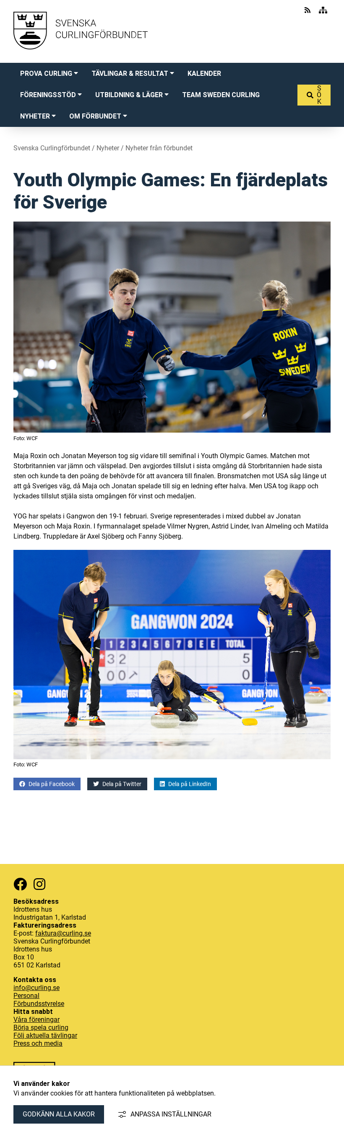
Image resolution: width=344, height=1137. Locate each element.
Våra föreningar (36, 1020)
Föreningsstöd (48, 95)
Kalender (204, 73)
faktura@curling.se (63, 933)
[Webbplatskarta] (323, 10)
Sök (319, 95)
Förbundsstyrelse (38, 1004)
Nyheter (35, 116)
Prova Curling (46, 73)
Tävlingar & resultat (129, 73)
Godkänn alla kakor (59, 1114)
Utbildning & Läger (129, 95)
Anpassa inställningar (170, 1114)
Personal (26, 996)
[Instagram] (39, 884)
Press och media (38, 1043)
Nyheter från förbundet (159, 148)
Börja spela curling (40, 1027)
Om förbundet (95, 116)
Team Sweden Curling (221, 95)
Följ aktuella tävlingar (45, 1035)
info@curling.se (36, 988)
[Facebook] (20, 884)
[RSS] (308, 10)
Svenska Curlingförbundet (51, 148)
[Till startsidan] (80, 58)
